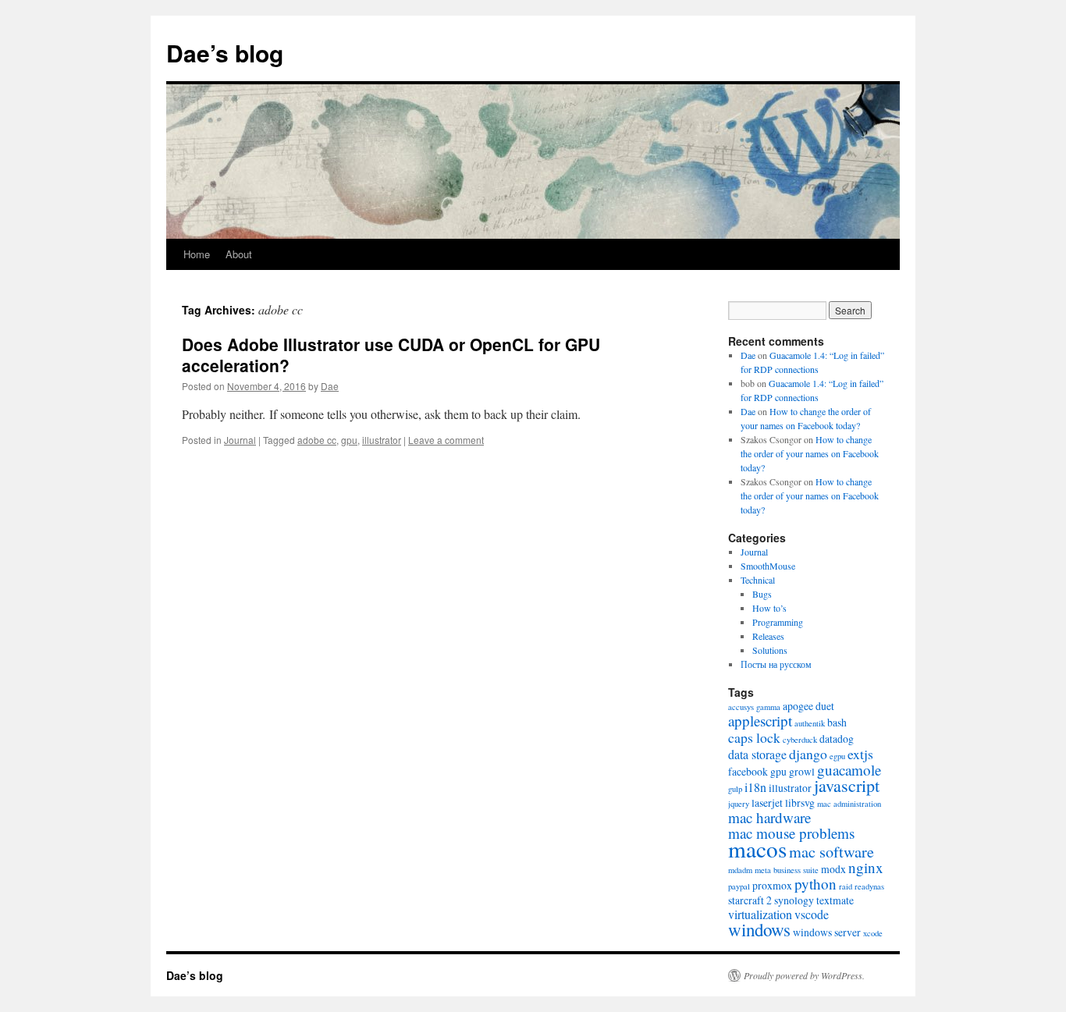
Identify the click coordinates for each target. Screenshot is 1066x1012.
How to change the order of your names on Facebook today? (810, 453)
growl (802, 771)
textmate (835, 900)
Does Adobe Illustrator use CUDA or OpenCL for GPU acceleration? (391, 354)
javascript (846, 785)
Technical (758, 579)
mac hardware (769, 817)
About (239, 254)
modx (833, 868)
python (815, 883)
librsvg (800, 802)
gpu (349, 439)
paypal (739, 886)
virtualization (760, 914)
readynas (869, 886)
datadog (836, 738)
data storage (757, 754)
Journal (240, 439)
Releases (768, 636)
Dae (330, 385)
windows (759, 929)
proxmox (772, 885)
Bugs (762, 594)
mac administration (849, 803)
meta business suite (787, 870)
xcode (873, 933)
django (808, 753)
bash (837, 722)
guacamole (849, 769)
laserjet (767, 802)
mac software (831, 851)
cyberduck (800, 739)
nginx (865, 867)
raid (845, 886)
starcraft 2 (750, 900)
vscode (811, 914)
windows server (827, 932)
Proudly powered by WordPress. (804, 975)
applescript (760, 720)
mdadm (740, 870)
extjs (860, 753)
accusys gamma (754, 706)
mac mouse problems (791, 833)
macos (757, 848)
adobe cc (316, 439)
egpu (837, 756)
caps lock (754, 737)
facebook (748, 771)
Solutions (769, 650)
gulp (735, 788)
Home (196, 254)
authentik (809, 723)
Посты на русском (776, 664)
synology (794, 900)
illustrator (381, 439)
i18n (755, 787)
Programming (777, 622)
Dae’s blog (224, 52)
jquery (738, 803)
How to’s (769, 608)
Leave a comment (446, 439)
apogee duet (808, 705)
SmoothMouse (768, 565)
